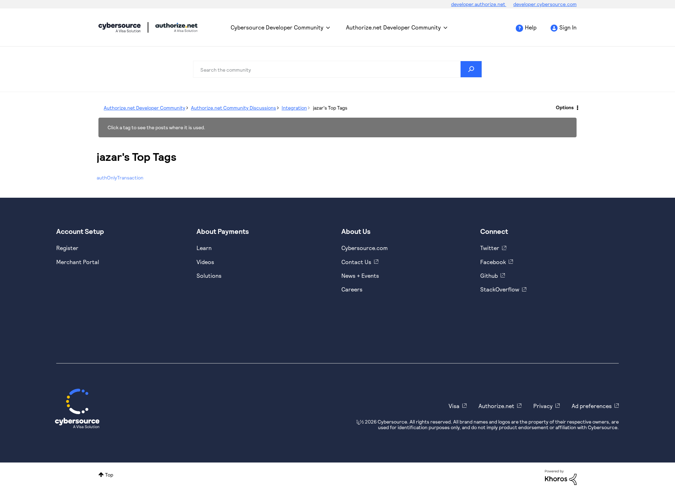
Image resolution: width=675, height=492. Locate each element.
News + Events (360, 275)
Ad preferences (592, 405)
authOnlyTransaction (120, 178)
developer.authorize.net (478, 4)
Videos (205, 261)
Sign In (568, 27)
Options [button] (565, 107)
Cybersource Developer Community (119, 27)
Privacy (543, 405)
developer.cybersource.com (545, 4)
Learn (204, 247)
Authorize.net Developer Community (393, 27)
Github (489, 275)
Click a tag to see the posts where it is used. (156, 127)
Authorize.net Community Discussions (233, 108)
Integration (294, 108)
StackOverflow (499, 289)
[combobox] (337, 69)
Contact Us (356, 261)
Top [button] (109, 475)
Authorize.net (496, 405)
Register (67, 247)
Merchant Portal (77, 261)
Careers (351, 289)
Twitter (489, 247)
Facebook (493, 261)
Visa (454, 405)
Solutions (209, 275)
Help (530, 27)
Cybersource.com (364, 247)
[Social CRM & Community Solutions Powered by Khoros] (561, 477)
